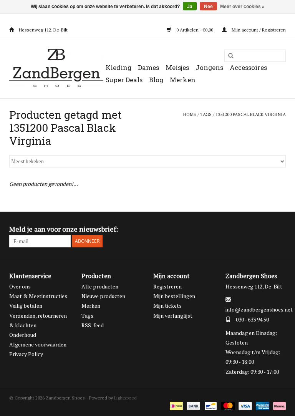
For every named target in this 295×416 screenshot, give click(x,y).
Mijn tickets (167, 305)
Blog (156, 79)
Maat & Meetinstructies (38, 296)
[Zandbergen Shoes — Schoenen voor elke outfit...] (56, 68)
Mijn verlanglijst (172, 315)
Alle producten (99, 286)
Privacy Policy (26, 354)
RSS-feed (92, 325)
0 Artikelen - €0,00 (194, 30)
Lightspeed (125, 398)
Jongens (209, 67)
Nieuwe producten (103, 296)
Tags (206, 114)
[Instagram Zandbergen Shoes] (279, 229)
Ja (189, 6)
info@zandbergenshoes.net (259, 309)
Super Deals (124, 79)
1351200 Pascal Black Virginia (250, 114)
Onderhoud (22, 334)
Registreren (167, 286)
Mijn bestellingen (174, 296)
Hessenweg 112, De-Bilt (43, 30)
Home (189, 114)
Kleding (118, 67)
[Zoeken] (228, 56)
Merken (183, 79)
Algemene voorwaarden (37, 344)
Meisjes (177, 67)
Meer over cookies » (242, 6)
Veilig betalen (25, 305)
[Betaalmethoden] (175, 405)
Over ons (20, 286)
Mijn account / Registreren (258, 30)
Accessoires (248, 67)
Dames (148, 67)
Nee (208, 6)
